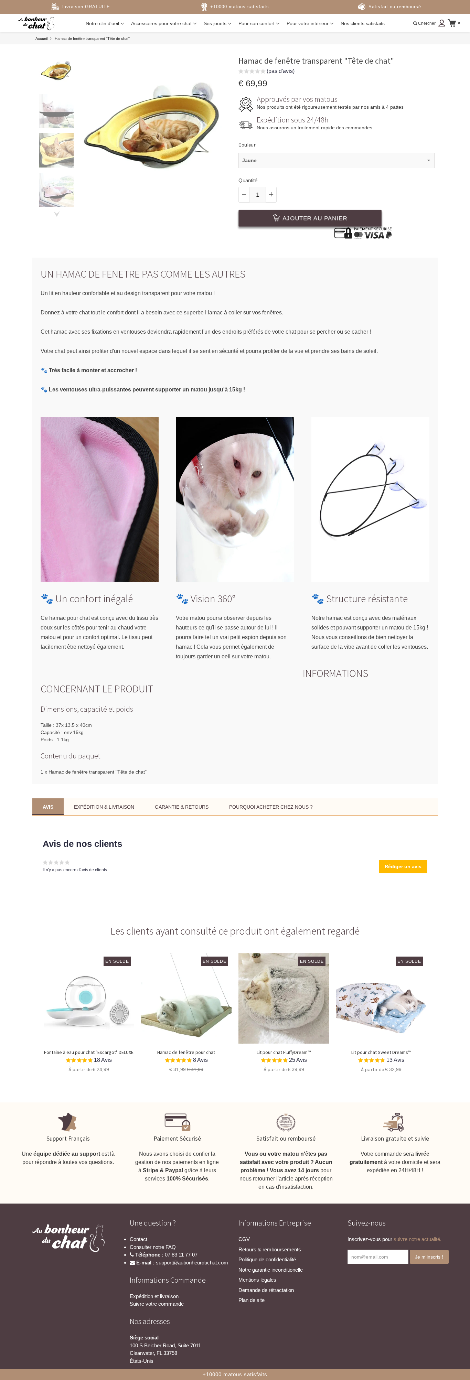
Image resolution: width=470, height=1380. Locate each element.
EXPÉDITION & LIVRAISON (104, 807)
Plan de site (251, 1300)
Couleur (247, 145)
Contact (138, 1239)
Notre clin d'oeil (103, 23)
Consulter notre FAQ (153, 1247)
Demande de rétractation (266, 1290)
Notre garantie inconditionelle (270, 1270)
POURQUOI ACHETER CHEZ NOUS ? (271, 807)
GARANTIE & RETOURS (182, 807)
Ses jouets (216, 23)
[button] (266, 72)
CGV (244, 1239)
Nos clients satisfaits (363, 23)
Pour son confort (257, 23)
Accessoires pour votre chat (162, 23)
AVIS (48, 807)
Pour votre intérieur (308, 23)
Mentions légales (257, 1280)
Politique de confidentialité (267, 1259)
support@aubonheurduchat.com (192, 1262)
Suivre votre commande (157, 1304)
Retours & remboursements (269, 1249)
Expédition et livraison (154, 1296)
